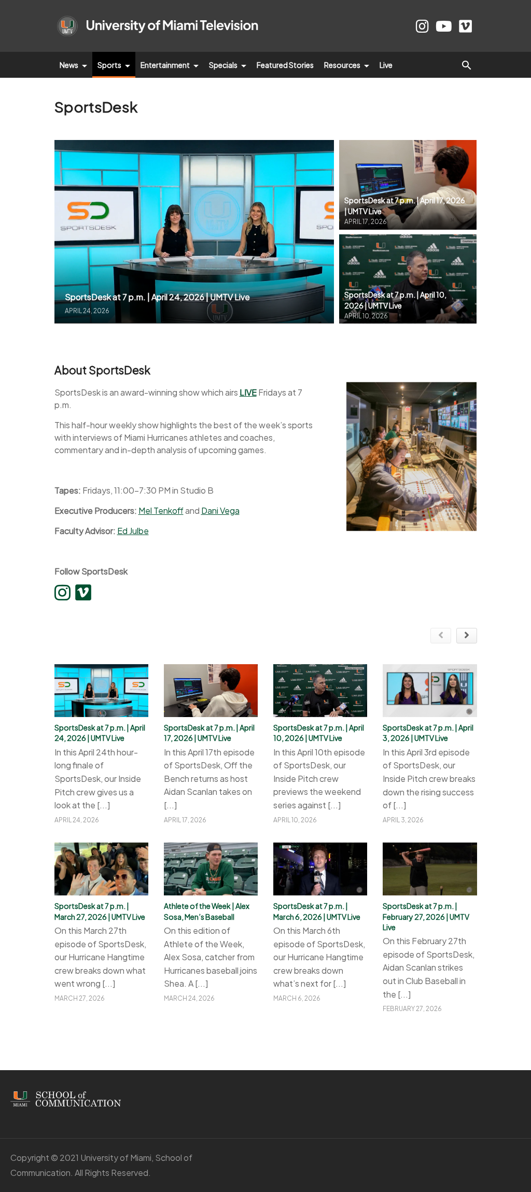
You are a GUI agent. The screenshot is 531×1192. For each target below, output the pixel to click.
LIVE (248, 392)
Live (386, 64)
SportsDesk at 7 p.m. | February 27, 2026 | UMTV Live (426, 916)
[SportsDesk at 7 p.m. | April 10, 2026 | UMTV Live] (408, 279)
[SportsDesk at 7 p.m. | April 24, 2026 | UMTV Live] (194, 231)
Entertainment (166, 64)
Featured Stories (285, 64)
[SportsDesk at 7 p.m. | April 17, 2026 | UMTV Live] (408, 184)
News (69, 64)
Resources (342, 64)
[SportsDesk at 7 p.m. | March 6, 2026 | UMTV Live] (320, 869)
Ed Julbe (133, 530)
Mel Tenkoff (161, 510)
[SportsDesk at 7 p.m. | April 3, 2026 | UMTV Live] (430, 690)
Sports (109, 64)
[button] (466, 65)
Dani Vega (220, 510)
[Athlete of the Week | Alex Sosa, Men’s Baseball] (211, 869)
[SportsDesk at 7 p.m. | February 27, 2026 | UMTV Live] (430, 869)
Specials (224, 64)
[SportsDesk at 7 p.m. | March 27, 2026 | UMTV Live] (101, 869)
